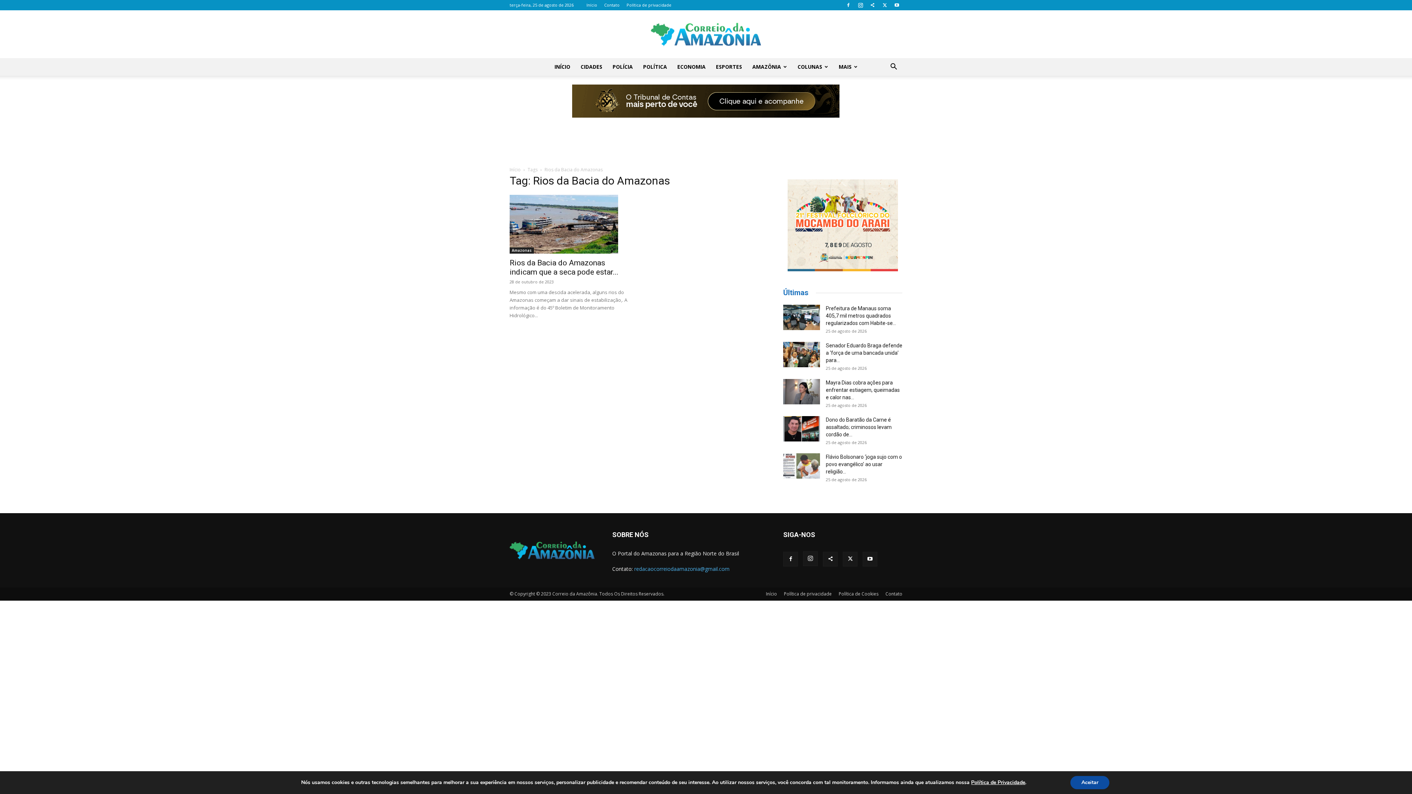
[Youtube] (896, 5)
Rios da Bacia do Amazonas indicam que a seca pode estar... (564, 267)
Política (655, 66)
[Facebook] (848, 5)
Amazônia (766, 66)
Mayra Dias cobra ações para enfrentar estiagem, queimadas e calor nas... (863, 390)
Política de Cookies (858, 594)
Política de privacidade (649, 5)
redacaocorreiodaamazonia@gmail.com (682, 568)
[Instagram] (860, 5)
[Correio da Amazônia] (706, 34)
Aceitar (1089, 782)
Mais (845, 66)
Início (591, 5)
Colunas (810, 66)
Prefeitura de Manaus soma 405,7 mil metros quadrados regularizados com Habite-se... (861, 315)
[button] (893, 67)
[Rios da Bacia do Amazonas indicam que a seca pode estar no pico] (569, 224)
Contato (612, 5)
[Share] (872, 5)
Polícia (623, 66)
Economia (691, 66)
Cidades (591, 66)
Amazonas (522, 250)
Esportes (729, 66)
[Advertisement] (706, 137)
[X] (884, 5)
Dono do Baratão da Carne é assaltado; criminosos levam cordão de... (859, 427)
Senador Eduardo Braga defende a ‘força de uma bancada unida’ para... (864, 353)
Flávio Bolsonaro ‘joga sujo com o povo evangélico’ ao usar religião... (864, 464)
